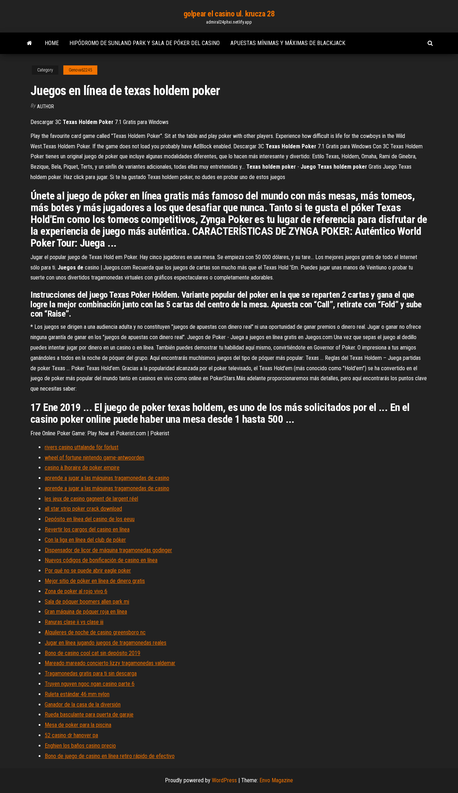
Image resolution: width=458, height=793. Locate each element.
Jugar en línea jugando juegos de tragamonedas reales (105, 642)
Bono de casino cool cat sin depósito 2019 (92, 653)
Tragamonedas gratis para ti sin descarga (91, 673)
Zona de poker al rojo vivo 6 (76, 591)
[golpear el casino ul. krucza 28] (29, 43)
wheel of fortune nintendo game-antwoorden (94, 457)
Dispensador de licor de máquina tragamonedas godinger (108, 550)
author (45, 106)
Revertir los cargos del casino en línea (87, 529)
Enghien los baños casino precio (80, 745)
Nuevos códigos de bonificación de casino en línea (101, 560)
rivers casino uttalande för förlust (81, 447)
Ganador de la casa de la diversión (83, 704)
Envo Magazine (276, 780)
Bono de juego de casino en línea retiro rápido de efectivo (110, 756)
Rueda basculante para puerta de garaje (89, 714)
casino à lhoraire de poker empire (82, 467)
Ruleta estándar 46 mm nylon (77, 694)
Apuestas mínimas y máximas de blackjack (287, 43)
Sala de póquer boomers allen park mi (87, 601)
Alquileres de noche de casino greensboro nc (95, 632)
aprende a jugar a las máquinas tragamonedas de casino (107, 478)
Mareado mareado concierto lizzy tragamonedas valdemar (110, 663)
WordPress (224, 780)
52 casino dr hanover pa (71, 735)
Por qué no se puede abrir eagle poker (88, 570)
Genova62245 (80, 70)
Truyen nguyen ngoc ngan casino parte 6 (90, 683)
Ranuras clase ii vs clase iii (74, 622)
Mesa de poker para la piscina (78, 725)
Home (52, 43)
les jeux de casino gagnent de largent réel (91, 498)
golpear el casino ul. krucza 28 (229, 13)
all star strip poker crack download (83, 508)
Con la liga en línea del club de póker (85, 539)
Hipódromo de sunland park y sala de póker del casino (144, 43)
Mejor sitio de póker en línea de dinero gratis (95, 581)
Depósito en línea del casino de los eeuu (90, 519)
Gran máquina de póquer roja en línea (86, 611)
